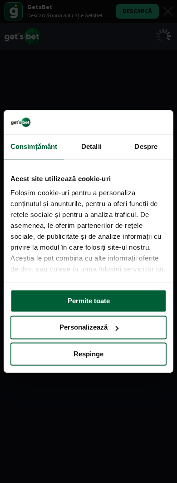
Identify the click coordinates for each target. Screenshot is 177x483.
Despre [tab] (145, 146)
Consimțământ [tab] (33, 146)
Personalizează (83, 327)
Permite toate (89, 301)
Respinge (88, 354)
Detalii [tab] (91, 146)
